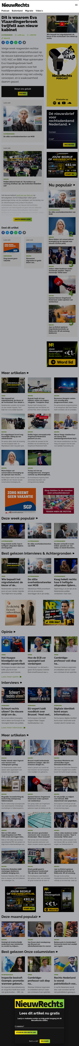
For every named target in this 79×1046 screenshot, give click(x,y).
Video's (39, 11)
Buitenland (17, 11)
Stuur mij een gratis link (26, 1032)
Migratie (29, 11)
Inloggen (45, 1041)
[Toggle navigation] (76, 5)
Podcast (5, 11)
